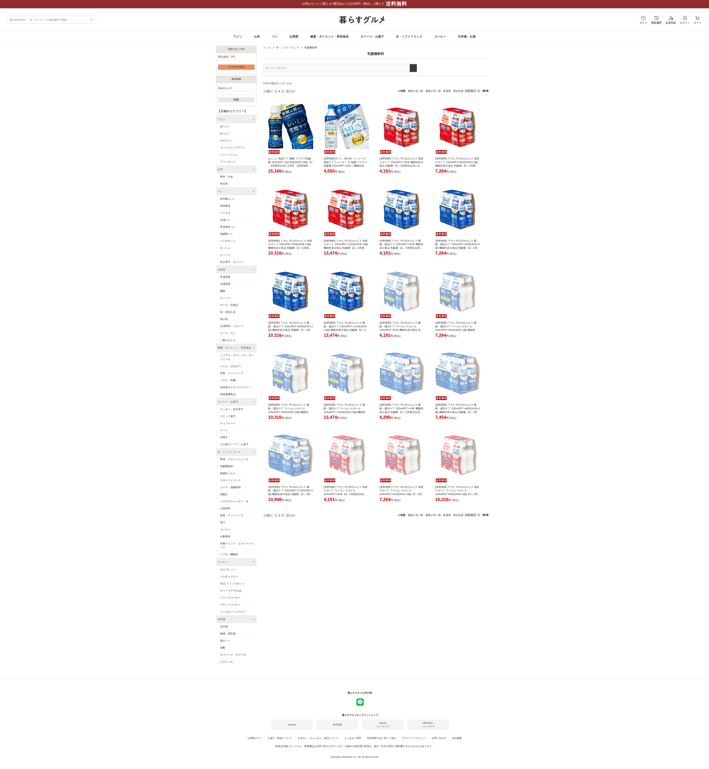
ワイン (237, 36)
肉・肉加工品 (228, 312)
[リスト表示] (487, 90)
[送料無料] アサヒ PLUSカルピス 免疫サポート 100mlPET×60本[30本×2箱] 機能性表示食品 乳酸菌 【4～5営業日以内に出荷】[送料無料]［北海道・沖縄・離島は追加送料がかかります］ (457, 165)
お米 (257, 36)
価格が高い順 (433, 90)
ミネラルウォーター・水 (234, 501)
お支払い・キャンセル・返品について (318, 738)
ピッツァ (225, 254)
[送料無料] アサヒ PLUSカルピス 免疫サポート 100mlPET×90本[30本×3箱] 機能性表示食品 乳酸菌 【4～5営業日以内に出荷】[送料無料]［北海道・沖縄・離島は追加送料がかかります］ (290, 248)
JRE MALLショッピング (428, 725)
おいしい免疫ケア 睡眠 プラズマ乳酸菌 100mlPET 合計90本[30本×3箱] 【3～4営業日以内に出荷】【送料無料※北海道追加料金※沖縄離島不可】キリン (290, 165)
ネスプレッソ (228, 569)
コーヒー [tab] (223, 561)
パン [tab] (220, 191)
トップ (267, 47)
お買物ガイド (254, 738)
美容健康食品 (228, 394)
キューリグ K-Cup (230, 590)
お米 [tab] (220, 169)
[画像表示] (484, 90)
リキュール (226, 661)
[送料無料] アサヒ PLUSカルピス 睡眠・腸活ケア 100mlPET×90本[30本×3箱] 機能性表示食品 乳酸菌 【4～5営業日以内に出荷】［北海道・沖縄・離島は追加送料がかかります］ (290, 330)
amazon (292, 724)
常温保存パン (228, 226)
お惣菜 (294, 36)
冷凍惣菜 (225, 283)
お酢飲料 (225, 536)
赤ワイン (225, 126)
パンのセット (228, 240)
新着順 (447, 90)
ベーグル (225, 212)
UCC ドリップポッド (232, 583)
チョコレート (228, 423)
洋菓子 (224, 437)
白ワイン (225, 133)
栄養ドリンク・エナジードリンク (237, 545)
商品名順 (458, 90)
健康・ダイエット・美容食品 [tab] (234, 347)
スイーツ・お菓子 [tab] (228, 401)
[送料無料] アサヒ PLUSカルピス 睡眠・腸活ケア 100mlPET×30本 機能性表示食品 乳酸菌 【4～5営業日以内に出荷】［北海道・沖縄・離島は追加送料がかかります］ (401, 248)
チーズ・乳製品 (229, 304)
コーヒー (440, 36)
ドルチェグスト (229, 576)
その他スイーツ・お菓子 (234, 444)
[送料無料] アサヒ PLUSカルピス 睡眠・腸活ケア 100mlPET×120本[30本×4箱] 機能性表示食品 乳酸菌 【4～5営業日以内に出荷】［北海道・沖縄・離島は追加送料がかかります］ (346, 330)
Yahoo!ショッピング (382, 725)
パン (275, 36)
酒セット (225, 640)
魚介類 (224, 319)
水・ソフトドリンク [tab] (229, 451)
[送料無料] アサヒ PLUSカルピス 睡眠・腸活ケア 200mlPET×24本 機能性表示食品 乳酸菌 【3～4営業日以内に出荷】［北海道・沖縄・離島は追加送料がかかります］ (401, 412)
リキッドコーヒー (230, 604)
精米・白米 (226, 176)
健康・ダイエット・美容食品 (329, 36)
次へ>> (290, 91)
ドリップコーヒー (230, 597)
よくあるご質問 (352, 738)
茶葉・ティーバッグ (231, 373)
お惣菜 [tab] (221, 269)
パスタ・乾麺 (228, 380)
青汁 (222, 522)
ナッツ (224, 430)
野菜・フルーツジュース (234, 459)
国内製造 (225, 205)
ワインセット (228, 161)
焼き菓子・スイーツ (231, 261)
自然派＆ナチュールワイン (235, 387)
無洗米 (224, 183)
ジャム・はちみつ (230, 366)
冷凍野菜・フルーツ (231, 326)
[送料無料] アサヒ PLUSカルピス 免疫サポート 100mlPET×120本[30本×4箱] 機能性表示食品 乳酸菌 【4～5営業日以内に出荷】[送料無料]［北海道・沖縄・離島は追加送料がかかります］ (346, 248)
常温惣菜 (225, 276)
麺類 (222, 290)
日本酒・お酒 (467, 36)
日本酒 (224, 626)
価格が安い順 (415, 90)
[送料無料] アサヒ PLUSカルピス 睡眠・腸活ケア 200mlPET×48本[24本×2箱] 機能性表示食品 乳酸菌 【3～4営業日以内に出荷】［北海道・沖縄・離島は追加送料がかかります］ (457, 412)
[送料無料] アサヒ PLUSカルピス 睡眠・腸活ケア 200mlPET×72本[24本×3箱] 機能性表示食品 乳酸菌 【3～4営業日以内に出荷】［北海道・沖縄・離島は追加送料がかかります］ (290, 494)
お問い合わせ (439, 738)
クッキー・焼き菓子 (231, 409)
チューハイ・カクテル (233, 654)
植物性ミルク (228, 473)
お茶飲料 (225, 508)
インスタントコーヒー (233, 611)
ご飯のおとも (228, 340)
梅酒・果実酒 (228, 633)
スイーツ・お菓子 (372, 36)
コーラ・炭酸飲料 (230, 487)
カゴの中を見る (236, 67)
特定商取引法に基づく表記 (381, 738)
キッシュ (225, 247)
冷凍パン (225, 219)
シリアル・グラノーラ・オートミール (237, 357)
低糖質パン (226, 233)
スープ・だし (228, 333)
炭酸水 (224, 494)
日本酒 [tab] (221, 619)
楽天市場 (337, 724)
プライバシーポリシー (414, 738)
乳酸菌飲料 (226, 466)
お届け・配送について (280, 738)
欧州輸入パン (228, 198)
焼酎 (222, 647)
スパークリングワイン (233, 147)
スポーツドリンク (230, 480)
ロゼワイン (226, 140)
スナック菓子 (228, 416)
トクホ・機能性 (229, 554)
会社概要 (457, 738)
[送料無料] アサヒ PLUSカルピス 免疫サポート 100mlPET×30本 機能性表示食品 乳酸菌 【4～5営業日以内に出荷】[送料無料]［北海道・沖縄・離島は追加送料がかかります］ (401, 165)
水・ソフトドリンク (409, 36)
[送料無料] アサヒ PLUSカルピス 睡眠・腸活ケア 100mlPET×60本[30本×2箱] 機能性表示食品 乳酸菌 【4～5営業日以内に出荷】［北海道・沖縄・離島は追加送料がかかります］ (457, 248)
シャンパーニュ (229, 154)
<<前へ (268, 91)
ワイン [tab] (221, 119)
